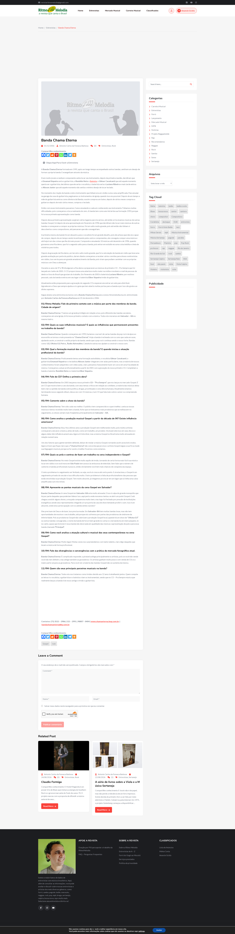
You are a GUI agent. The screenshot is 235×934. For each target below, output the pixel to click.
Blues (152, 211)
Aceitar (159, 930)
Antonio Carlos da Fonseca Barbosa (73, 146)
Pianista (167, 243)
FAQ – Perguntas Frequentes (90, 854)
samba (178, 253)
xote (174, 269)
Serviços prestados (127, 859)
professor (154, 248)
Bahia (152, 206)
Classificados (152, 10)
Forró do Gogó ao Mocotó (130, 855)
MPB (153, 126)
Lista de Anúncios (166, 847)
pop (175, 243)
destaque (166, 222)
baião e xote (182, 206)
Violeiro (153, 269)
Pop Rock (185, 243)
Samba (154, 153)
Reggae (154, 145)
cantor (174, 211)
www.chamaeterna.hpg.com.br (105, 621)
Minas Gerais (155, 232)
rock (54, 644)
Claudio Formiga (51, 782)
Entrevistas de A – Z (127, 851)
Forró (153, 114)
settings (141, 931)
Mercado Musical (112, 10)
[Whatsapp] (61, 155)
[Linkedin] (65, 155)
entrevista (185, 222)
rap (163, 248)
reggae (171, 248)
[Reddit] (52, 155)
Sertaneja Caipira (157, 259)
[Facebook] (187, 2)
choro (152, 217)
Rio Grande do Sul (157, 253)
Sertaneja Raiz (174, 259)
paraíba (181, 238)
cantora (183, 211)
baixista (162, 206)
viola (171, 264)
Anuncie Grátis (188, 10)
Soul (152, 264)
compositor (163, 217)
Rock (114, 146)
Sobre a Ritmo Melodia (128, 847)
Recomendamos (158, 141)
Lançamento (156, 118)
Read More (48, 806)
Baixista (93, 181)
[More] (74, 155)
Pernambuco (155, 243)
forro (152, 227)
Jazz (178, 227)
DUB (175, 222)
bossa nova (163, 211)
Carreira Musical (133, 10)
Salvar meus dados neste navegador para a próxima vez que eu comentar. (74, 706)
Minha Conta (164, 851)
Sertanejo (133, 777)
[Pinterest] (57, 155)
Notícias (155, 130)
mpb (166, 232)
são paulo (161, 264)
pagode (171, 238)
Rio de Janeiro (183, 248)
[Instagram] (196, 2)
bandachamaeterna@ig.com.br (56, 624)
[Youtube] (191, 2)
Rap (153, 138)
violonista (165, 269)
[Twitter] (48, 155)
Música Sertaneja (157, 238)
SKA (185, 259)
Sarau (153, 157)
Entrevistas (94, 10)
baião (171, 206)
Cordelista (154, 222)
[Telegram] (70, 155)
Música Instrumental (180, 232)
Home (80, 10)
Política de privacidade (128, 863)
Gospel (45, 644)
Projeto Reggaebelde (160, 134)
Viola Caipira (181, 264)
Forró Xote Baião (165, 227)
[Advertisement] (117, 50)
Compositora (177, 217)
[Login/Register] (171, 10)
